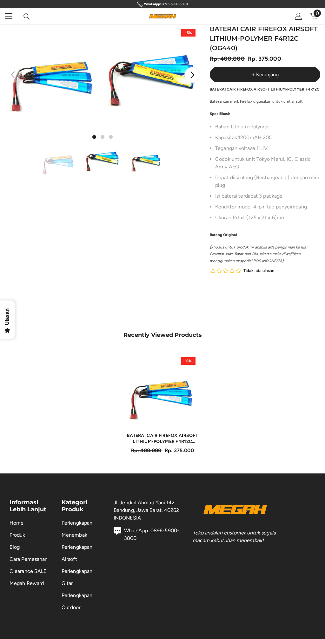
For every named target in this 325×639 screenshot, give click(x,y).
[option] (54, 73)
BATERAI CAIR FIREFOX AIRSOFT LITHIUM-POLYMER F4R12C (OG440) (162, 439)
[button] (192, 75)
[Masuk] (298, 16)
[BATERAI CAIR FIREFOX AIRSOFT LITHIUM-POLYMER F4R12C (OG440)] (162, 390)
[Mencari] (26, 16)
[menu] (8, 16)
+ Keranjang (265, 74)
